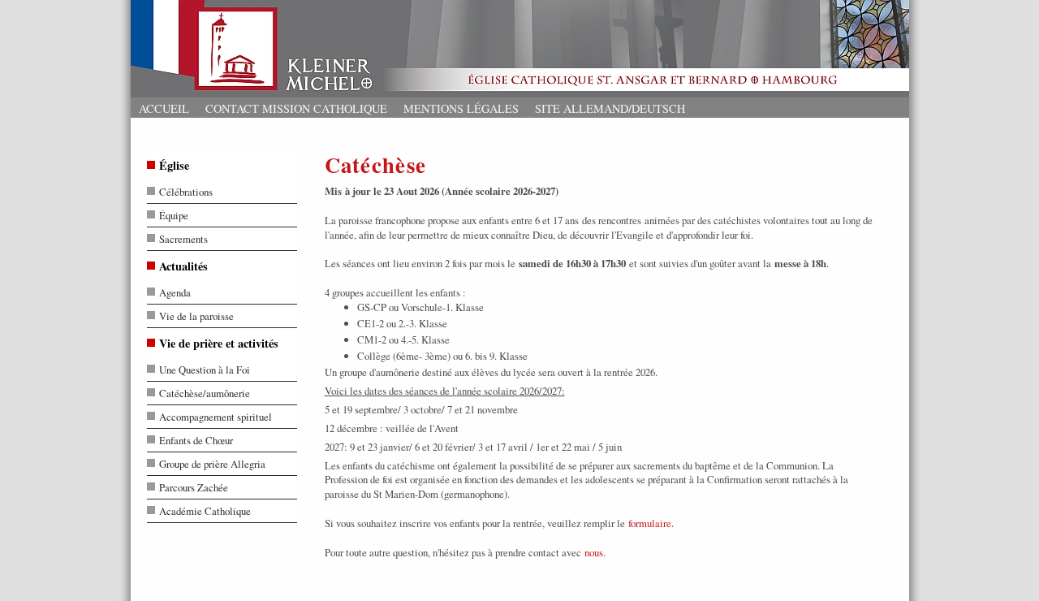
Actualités (183, 266)
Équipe (173, 215)
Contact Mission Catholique (296, 108)
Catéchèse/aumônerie (204, 393)
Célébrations (186, 191)
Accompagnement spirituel (215, 416)
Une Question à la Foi (204, 369)
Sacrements (183, 238)
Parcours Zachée (193, 487)
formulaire (649, 523)
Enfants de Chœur (196, 440)
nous (593, 552)
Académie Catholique (205, 511)
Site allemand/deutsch (610, 108)
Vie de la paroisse (196, 316)
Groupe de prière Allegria (212, 463)
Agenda (175, 292)
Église (174, 165)
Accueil (164, 108)
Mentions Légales (461, 108)
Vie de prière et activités (218, 343)
